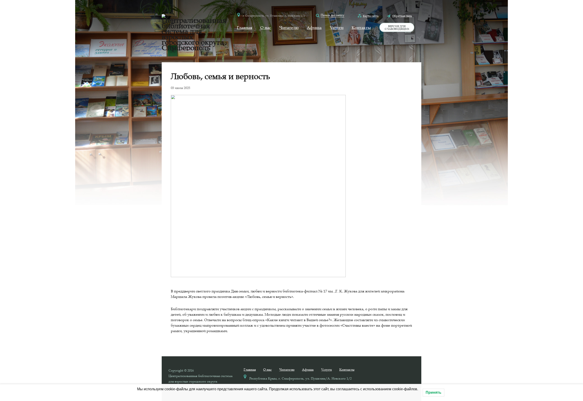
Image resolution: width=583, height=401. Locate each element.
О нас (265, 27)
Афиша (314, 27)
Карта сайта (370, 16)
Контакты (361, 27)
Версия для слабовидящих (397, 27)
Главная (244, 27)
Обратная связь (402, 16)
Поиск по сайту (332, 15)
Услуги (336, 27)
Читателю (289, 27)
